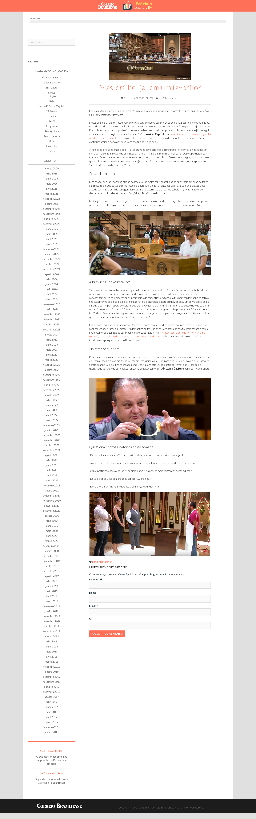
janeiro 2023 (52, 369)
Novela (52, 116)
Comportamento (51, 77)
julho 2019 (51, 581)
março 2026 (51, 193)
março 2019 (51, 601)
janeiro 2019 (52, 611)
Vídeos (52, 151)
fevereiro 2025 (51, 249)
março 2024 (51, 299)
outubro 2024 (51, 264)
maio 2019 (52, 591)
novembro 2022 (52, 379)
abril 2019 (51, 596)
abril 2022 (51, 415)
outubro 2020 (51, 505)
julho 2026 (51, 173)
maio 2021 (52, 470)
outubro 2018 (51, 626)
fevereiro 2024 (51, 304)
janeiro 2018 (52, 671)
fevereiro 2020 (51, 545)
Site (91, 619)
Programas (51, 126)
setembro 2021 (51, 450)
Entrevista (51, 87)
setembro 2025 (51, 223)
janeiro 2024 (52, 309)
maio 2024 (52, 289)
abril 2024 (51, 294)
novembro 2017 (52, 681)
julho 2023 (51, 339)
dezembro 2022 (51, 374)
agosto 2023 (51, 334)
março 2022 (51, 420)
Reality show (171, 98)
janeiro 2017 (52, 732)
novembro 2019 (52, 561)
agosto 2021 (51, 455)
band (95, 561)
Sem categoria (52, 136)
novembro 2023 (52, 319)
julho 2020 (51, 520)
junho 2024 (51, 284)
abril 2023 (51, 354)
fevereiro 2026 (51, 198)
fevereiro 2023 (51, 364)
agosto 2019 (51, 576)
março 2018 (51, 661)
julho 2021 (51, 460)
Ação (53, 96)
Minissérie (51, 111)
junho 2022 (51, 405)
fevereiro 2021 (51, 485)
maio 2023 (52, 349)
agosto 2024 (51, 274)
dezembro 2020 (51, 495)
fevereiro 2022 (51, 425)
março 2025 (51, 244)
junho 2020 (51, 525)
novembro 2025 (52, 213)
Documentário (52, 82)
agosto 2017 (51, 696)
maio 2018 (52, 651)
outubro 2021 (51, 445)
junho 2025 (51, 228)
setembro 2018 (51, 631)
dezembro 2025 (51, 208)
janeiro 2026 (52, 203)
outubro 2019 (51, 566)
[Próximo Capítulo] (140, 5)
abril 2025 (51, 238)
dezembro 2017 (51, 676)
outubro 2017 (51, 686)
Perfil (52, 121)
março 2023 (51, 359)
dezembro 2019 (51, 555)
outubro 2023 (51, 324)
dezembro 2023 (51, 314)
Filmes (51, 92)
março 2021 (51, 480)
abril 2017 (51, 717)
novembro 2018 (52, 621)
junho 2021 (51, 465)
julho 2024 (51, 279)
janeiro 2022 (52, 430)
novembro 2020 (52, 500)
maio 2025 (52, 233)
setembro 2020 (51, 510)
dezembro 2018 (51, 616)
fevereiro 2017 (51, 727)
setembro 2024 (51, 269)
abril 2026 (51, 188)
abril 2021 (51, 475)
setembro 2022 (51, 389)
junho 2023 (51, 344)
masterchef (105, 561)
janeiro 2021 (52, 490)
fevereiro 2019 (51, 606)
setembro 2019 (51, 571)
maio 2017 (52, 711)
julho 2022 (51, 400)
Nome (93, 592)
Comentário (97, 579)
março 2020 (51, 540)
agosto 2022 (51, 394)
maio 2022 (52, 410)
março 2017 (51, 722)
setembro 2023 (51, 329)
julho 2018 (51, 641)
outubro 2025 (51, 218)
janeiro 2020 (52, 550)
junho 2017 (51, 706)
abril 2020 (51, 535)
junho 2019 (51, 586)
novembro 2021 (52, 440)
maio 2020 (52, 530)
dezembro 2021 (51, 435)
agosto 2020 (51, 515)
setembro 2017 (51, 691)
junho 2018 (51, 646)
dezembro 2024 (51, 259)
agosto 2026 (51, 168)
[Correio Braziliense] (109, 5)
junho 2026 (51, 178)
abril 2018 (51, 656)
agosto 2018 (51, 636)
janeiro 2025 (52, 254)
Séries (51, 141)
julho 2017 (51, 701)
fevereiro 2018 (51, 666)
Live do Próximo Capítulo (51, 106)
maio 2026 (52, 183)
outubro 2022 (51, 384)
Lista (51, 101)
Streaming (51, 146)
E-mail (93, 605)
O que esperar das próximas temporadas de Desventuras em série (51, 760)
